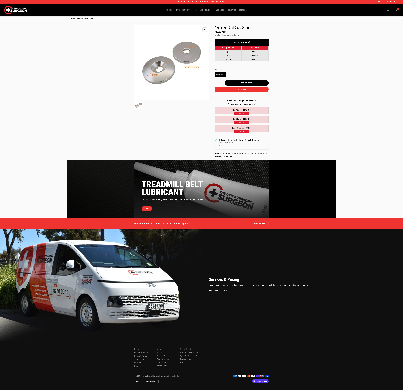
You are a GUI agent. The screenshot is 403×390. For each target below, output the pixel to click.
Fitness (169, 10)
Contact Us (161, 353)
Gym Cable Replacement (188, 356)
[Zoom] (204, 29)
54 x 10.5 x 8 (220, 74)
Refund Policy (162, 366)
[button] (147, 208)
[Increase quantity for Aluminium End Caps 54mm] (222, 83)
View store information (225, 146)
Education (232, 10)
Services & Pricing (186, 349)
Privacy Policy (162, 356)
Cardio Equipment (183, 10)
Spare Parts (219, 10)
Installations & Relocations (189, 353)
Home (73, 19)
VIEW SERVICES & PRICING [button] (218, 291)
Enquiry (242, 10)
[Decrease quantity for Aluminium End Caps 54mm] (216, 83)
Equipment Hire (185, 359)
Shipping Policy (162, 362)
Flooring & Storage (202, 10)
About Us (160, 349)
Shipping (224, 35)
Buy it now (242, 89)
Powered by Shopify (175, 376)
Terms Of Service (163, 359)
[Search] (388, 10)
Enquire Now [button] (260, 223)
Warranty (183, 362)
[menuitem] (169, 10)
